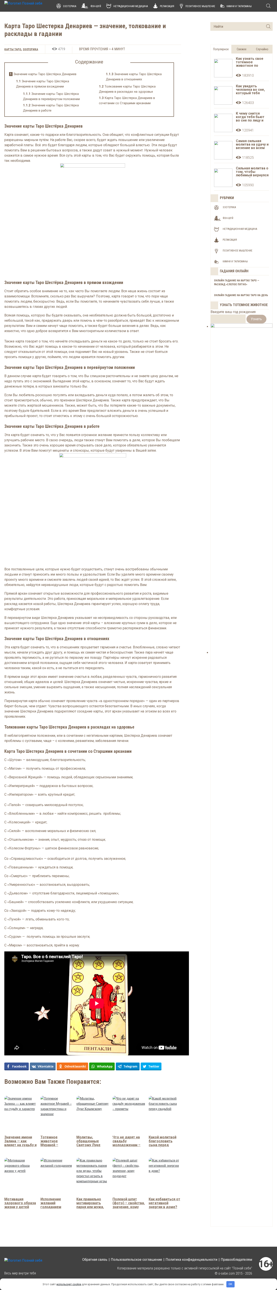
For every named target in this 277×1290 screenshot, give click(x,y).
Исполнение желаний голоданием (50, 1203)
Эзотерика (69, 6)
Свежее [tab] (241, 49)
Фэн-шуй (95, 6)
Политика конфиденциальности (191, 1260)
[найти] (268, 26)
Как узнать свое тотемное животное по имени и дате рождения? (249, 62)
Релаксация (167, 6)
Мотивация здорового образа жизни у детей (20, 1203)
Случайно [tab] (262, 49)
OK (230, 1284)
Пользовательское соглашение (136, 1260)
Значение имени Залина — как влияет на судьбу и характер (20, 1143)
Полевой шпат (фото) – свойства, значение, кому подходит (129, 1205)
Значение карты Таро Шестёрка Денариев (43, 74)
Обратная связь (94, 1260)
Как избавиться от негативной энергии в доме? (164, 1203)
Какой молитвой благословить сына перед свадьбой (162, 1143)
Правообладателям (236, 1260)
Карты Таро (12, 49)
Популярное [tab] (221, 49)
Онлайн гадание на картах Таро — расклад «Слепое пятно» (236, 282)
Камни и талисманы (239, 6)
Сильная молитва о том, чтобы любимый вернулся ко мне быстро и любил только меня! (252, 172)
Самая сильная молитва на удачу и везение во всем (252, 144)
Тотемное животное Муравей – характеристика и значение (55, 1145)
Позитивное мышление (200, 6)
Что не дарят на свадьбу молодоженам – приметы (126, 1143)
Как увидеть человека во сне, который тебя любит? (250, 89)
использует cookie (68, 1284)
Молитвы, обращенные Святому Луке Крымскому (88, 1143)
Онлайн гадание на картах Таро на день (241, 295)
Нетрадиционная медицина (130, 6)
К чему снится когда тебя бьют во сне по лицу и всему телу (250, 117)
